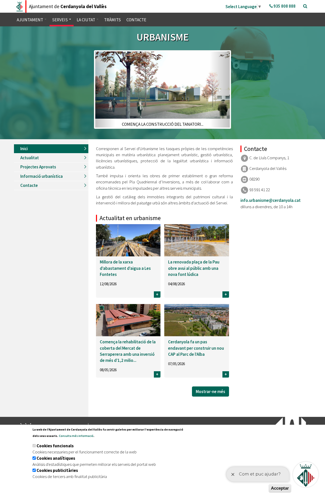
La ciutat (86, 20)
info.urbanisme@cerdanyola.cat (270, 200)
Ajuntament (30, 20)
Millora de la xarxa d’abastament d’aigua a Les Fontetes (125, 268)
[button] (105, 89)
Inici (24, 148)
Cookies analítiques (56, 458)
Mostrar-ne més (210, 391)
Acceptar (280, 488)
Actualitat (29, 158)
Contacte (136, 20)
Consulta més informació (76, 436)
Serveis (60, 20)
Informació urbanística (41, 176)
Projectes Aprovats (38, 167)
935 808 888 (284, 6)
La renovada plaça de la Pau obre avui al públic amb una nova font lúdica (193, 268)
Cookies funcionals (55, 446)
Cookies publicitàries (57, 470)
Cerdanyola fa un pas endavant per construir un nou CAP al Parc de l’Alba (196, 348)
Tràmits (112, 20)
